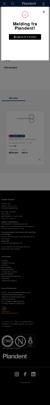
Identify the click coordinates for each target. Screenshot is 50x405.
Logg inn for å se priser (26, 37)
